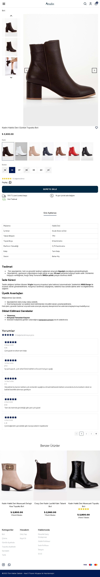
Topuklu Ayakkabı (9, 547)
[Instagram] (3, 564)
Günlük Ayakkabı (8, 543)
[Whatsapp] (9, 564)
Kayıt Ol (23, 538)
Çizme (4, 538)
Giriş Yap (23, 534)
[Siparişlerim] (90, 3)
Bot (3, 11)
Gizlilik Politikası (44, 541)
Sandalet (5, 551)
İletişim (41, 550)
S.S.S (40, 554)
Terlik (4, 555)
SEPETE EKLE (50, 189)
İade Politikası (43, 545)
